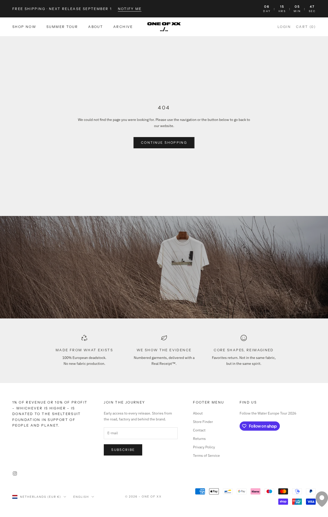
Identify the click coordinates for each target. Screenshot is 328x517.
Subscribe (123, 450)
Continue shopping (164, 142)
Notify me (129, 9)
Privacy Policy (204, 447)
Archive (123, 27)
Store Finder (203, 421)
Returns (199, 438)
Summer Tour (62, 27)
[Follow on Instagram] (14, 473)
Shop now (24, 27)
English (81, 497)
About (95, 27)
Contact (199, 430)
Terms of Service (206, 455)
